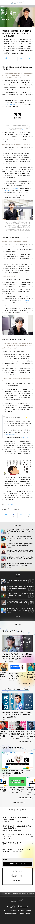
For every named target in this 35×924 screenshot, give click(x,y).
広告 (6, 509)
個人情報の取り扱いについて (12, 913)
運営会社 (28, 913)
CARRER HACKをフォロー (18, 864)
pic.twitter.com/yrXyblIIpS (9, 434)
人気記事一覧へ (17, 617)
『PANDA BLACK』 (8, 190)
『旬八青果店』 (15, 188)
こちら (22, 129)
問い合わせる (17, 880)
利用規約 (22, 913)
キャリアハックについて (10, 910)
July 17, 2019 (25, 437)
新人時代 (15, 509)
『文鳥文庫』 (27, 300)
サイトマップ (21, 910)
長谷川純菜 (10, 504)
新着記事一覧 (7, 893)
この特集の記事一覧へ (25, 683)
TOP (1, 893)
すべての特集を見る (17, 802)
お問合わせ (28, 910)
